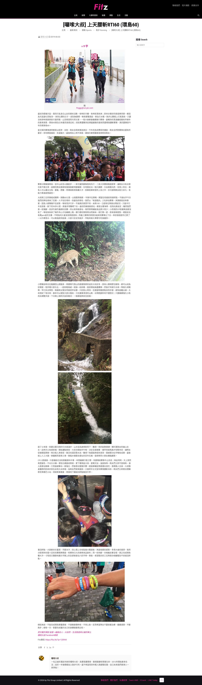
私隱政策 (123, 680)
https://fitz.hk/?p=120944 (56, 640)
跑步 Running (101, 30)
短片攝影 (185, 5)
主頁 (63, 30)
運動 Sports (87, 30)
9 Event (143, 680)
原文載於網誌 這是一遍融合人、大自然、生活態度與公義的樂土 (64, 632)
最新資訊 (73, 30)
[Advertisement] (150, 81)
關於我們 (114, 680)
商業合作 (195, 5)
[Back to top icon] (161, 680)
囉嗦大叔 (44, 37)
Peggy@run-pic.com (84, 108)
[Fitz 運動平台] (101, 6)
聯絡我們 (176, 5)
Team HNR (133, 680)
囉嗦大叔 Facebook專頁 (48, 635)
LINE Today (152, 680)
